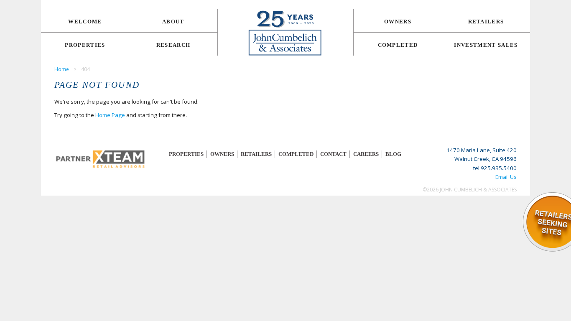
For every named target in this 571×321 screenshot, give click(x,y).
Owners (397, 21)
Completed (398, 45)
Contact (333, 154)
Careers (366, 154)
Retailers (486, 21)
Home (61, 69)
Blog (393, 154)
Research (173, 45)
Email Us (506, 177)
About (173, 21)
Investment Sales (485, 45)
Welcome (85, 21)
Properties (85, 45)
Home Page (110, 115)
